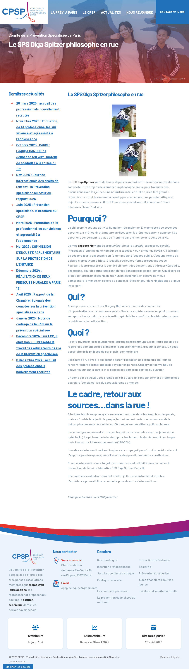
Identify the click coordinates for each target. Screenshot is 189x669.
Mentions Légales (170, 656)
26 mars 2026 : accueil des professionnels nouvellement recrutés (38, 109)
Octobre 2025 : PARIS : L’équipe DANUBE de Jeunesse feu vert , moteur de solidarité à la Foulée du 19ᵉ (36, 157)
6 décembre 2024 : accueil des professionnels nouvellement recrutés (36, 366)
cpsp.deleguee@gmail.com (79, 588)
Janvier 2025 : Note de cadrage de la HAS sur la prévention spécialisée (34, 324)
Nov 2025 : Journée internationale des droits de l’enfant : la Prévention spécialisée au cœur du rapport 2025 (37, 187)
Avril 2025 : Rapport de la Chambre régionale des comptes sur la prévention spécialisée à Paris (35, 303)
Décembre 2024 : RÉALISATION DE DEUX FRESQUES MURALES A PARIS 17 (38, 279)
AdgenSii (71, 656)
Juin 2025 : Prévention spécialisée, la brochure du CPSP (36, 211)
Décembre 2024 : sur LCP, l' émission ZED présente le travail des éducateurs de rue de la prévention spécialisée (38, 345)
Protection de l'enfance (154, 560)
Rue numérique (107, 560)
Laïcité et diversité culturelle (158, 591)
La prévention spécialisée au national (116, 600)
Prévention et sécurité (154, 573)
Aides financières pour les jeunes (156, 582)
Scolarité (145, 566)
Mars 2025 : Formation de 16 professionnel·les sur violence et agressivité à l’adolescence (38, 232)
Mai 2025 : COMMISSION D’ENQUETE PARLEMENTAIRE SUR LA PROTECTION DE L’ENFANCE (38, 255)
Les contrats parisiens (112, 591)
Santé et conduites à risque (115, 573)
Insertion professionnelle (113, 566)
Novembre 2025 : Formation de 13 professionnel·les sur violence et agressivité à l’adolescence (36, 130)
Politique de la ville (109, 580)
